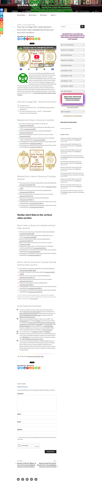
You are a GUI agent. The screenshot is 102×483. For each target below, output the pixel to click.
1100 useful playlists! (75, 35)
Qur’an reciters (32, 15)
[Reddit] (30, 38)
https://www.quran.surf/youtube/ (28, 313)
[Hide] (0, 35)
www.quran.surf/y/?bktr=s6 (26, 192)
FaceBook (35, 331)
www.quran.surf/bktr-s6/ (26, 132)
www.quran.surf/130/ (30, 129)
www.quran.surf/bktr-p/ (35, 147)
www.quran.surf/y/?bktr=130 (27, 184)
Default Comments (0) (22, 386)
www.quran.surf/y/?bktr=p (36, 207)
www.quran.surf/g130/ (30, 237)
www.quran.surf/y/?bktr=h (26, 199)
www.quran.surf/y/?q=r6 (26, 281)
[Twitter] (21, 38)
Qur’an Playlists (21, 15)
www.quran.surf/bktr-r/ (34, 251)
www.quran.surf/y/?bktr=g (35, 292)
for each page (40, 322)
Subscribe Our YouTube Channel (68, 122)
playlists (38, 321)
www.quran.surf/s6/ (24, 136)
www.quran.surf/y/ (34, 298)
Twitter (40, 331)
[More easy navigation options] (36, 69)
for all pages (38, 324)
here (23, 339)
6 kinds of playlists (24, 326)
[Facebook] (18, 38)
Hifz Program (43, 15)
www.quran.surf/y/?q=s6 (26, 196)
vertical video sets (47, 329)
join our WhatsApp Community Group (29, 315)
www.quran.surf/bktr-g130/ (26, 233)
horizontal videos (48, 326)
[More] (39, 38)
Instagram (47, 331)
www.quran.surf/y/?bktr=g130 (27, 270)
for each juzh (48, 324)
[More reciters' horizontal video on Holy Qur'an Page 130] (28, 69)
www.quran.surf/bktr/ (39, 140)
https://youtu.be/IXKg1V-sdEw (35, 356)
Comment (20, 393)
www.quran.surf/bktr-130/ (26, 125)
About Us (53, 15)
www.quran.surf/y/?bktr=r (35, 288)
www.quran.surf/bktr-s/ (35, 143)
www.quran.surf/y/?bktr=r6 (26, 277)
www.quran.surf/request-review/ (34, 339)
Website (19, 429)
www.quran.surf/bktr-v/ (40, 248)
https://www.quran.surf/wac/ (27, 317)
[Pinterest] (27, 38)
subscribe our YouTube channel (32, 311)
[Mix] (33, 38)
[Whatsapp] (36, 38)
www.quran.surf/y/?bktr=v (26, 284)
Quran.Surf (27, 5)
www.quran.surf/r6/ (24, 244)
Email (19, 422)
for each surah (32, 322)
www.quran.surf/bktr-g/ (34, 255)
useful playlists (23, 321)
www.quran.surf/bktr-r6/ (26, 241)
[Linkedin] (24, 38)
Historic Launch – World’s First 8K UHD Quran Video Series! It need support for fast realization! (72, 98)
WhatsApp (26, 337)
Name (19, 414)
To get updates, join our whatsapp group (72, 115)
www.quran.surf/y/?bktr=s (36, 203)
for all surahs (31, 324)
